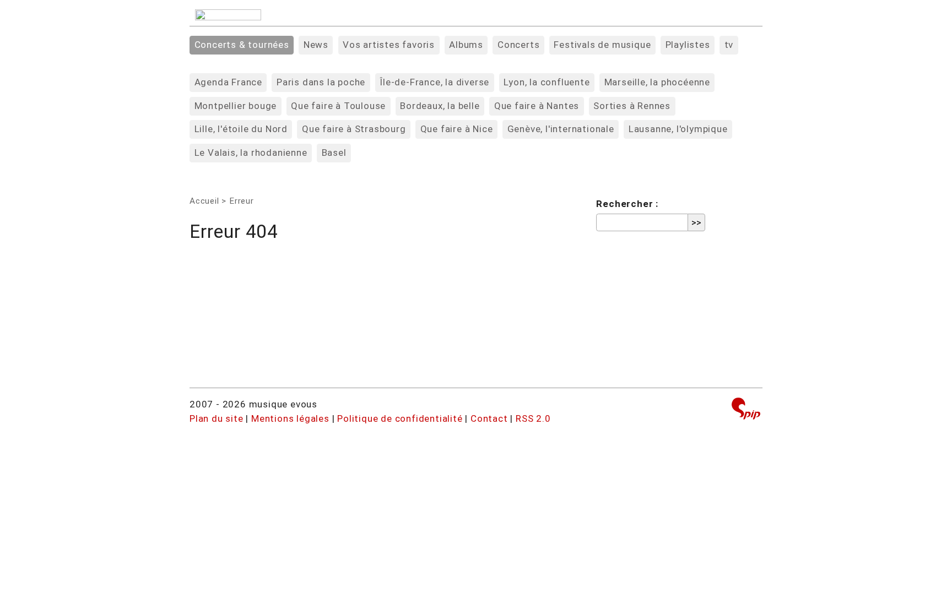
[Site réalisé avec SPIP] (745, 410)
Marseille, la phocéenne (657, 82)
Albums (466, 44)
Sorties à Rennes (631, 105)
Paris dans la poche (321, 82)
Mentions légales (290, 418)
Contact (489, 418)
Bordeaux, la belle (439, 105)
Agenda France (228, 82)
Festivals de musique (602, 44)
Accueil (204, 201)
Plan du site (217, 418)
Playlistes (688, 44)
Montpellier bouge (235, 105)
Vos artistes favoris (389, 44)
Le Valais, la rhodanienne (250, 152)
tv (729, 44)
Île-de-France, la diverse (434, 82)
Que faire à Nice (456, 128)
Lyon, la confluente (546, 82)
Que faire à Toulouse (338, 105)
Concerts (518, 44)
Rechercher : (627, 203)
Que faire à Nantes (536, 105)
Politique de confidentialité (399, 418)
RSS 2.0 (533, 418)
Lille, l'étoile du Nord (241, 128)
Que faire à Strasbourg (354, 128)
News (316, 44)
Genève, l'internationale (560, 128)
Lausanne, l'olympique (678, 128)
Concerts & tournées (241, 44)
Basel (334, 152)
